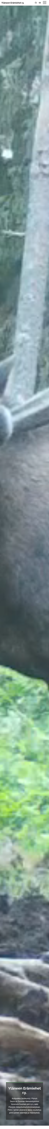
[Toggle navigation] (44, 2)
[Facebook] (35, 2)
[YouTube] (39, 2)
